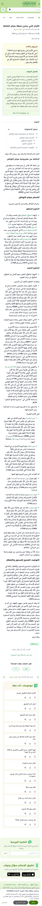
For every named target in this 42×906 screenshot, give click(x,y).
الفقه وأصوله (17, 29)
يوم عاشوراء (30, 418)
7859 (34, 490)
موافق (33, 902)
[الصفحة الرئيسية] (39, 17)
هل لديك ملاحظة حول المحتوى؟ (21, 655)
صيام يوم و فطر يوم (24, 239)
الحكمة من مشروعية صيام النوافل (21, 134)
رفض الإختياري (21, 902)
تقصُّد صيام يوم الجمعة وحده (16, 233)
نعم (26, 669)
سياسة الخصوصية (10, 885)
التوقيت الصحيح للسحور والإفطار (22, 147)
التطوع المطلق (26, 140)
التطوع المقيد (27, 143)
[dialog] (20, 897)
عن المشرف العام (23, 885)
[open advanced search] (9, 9)
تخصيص (4, 902)
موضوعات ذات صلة (19, 113)
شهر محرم (33, 494)
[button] (35, 697)
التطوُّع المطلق (26, 215)
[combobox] (25, 10)
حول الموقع (34, 885)
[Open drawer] (2, 3)
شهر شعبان (33, 507)
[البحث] (3, 9)
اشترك (5, 853)
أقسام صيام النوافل (26, 137)
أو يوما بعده (15, 439)
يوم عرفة (31, 446)
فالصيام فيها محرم (30, 230)
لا (15, 669)
